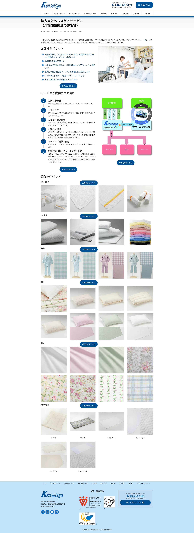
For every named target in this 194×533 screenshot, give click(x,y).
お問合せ (130, 483)
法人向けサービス (55, 483)
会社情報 (94, 483)
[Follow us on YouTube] (52, 512)
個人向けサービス (69, 483)
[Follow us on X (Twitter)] (47, 512)
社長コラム (104, 483)
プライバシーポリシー (143, 483)
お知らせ (113, 483)
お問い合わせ (146, 5)
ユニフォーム (139, 40)
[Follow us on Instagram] (57, 512)
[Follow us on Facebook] (43, 512)
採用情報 (121, 483)
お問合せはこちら (68, 86)
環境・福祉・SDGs (83, 483)
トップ (44, 483)
